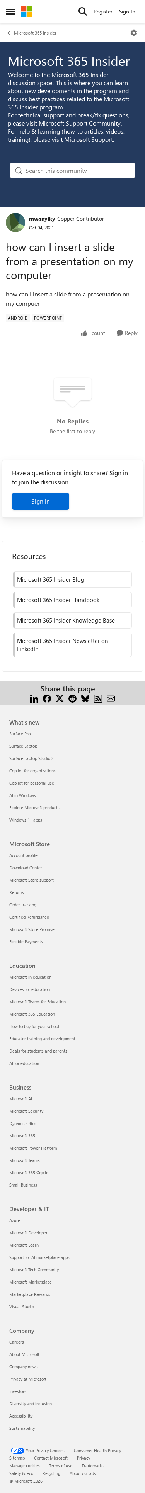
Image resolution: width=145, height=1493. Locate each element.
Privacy (83, 1458)
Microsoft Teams (24, 1160)
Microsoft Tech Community (34, 1269)
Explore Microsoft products (34, 807)
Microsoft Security (26, 1111)
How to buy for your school (34, 1026)
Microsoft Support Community (80, 123)
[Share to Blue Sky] (85, 698)
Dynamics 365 (22, 1123)
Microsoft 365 (22, 1135)
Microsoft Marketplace (30, 1282)
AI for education (24, 1063)
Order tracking (22, 904)
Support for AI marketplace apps (39, 1257)
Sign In (127, 11)
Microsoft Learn (24, 1245)
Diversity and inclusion (30, 1403)
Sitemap (17, 1458)
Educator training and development (42, 1038)
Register (103, 11)
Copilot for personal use (31, 783)
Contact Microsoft (51, 1458)
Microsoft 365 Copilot (29, 1172)
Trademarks (93, 1465)
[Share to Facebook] (47, 698)
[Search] (82, 11)
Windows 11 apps (25, 820)
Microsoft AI (20, 1098)
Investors (17, 1391)
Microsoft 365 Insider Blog (50, 579)
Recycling (51, 1473)
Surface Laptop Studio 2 (31, 758)
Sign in (40, 501)
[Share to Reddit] (72, 698)
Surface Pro (20, 733)
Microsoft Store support (31, 880)
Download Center (25, 867)
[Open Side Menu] (10, 11)
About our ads (83, 1473)
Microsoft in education (30, 977)
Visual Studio (21, 1306)
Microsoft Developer (28, 1232)
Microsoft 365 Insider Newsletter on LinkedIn (62, 645)
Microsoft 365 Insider (35, 33)
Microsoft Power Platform (33, 1148)
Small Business (23, 1185)
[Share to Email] (111, 698)
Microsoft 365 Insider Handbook (58, 600)
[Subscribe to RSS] (98, 698)
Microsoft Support (88, 139)
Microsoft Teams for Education (37, 1001)
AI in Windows (22, 795)
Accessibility (20, 1416)
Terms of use (60, 1465)
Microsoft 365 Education (32, 1014)
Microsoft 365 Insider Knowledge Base (66, 620)
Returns (16, 892)
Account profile (23, 855)
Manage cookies (24, 1465)
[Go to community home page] (26, 11)
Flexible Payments (26, 941)
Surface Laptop (23, 746)
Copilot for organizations (32, 770)
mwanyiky (42, 218)
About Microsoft (24, 1354)
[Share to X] (60, 698)
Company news (23, 1366)
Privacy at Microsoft (27, 1379)
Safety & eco (21, 1473)
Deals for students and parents (38, 1051)
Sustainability (22, 1428)
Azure (14, 1220)
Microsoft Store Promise (32, 929)
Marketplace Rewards (29, 1294)
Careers (16, 1342)
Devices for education (29, 989)
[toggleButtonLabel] (133, 32)
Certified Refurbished (29, 917)
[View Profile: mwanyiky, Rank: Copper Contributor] (15, 222)
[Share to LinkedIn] (34, 698)
